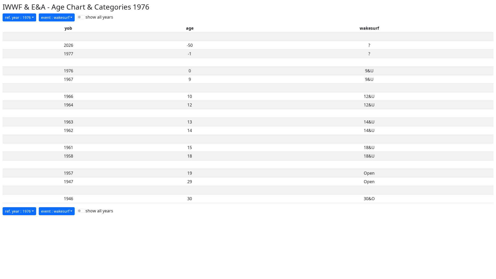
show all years (99, 17)
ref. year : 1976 (18, 17)
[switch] (81, 17)
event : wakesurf (55, 17)
